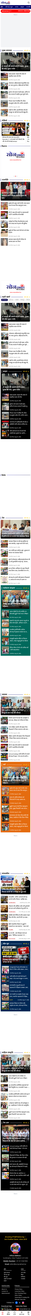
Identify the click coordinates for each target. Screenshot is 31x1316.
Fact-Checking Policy (20, 1293)
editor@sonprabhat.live (18, 1264)
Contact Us (5, 1291)
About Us (4, 1289)
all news (4, 300)
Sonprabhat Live (25, 1309)
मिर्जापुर (22, 300)
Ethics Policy (18, 1295)
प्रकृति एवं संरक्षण (8, 1279)
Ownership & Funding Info (22, 1297)
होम (2, 7)
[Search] (29, 3)
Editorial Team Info (20, 1299)
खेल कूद (6, 1277)
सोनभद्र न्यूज (9, 7)
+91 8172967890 (22, 1261)
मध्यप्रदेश (23, 1279)
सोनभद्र (11, 300)
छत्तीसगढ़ (23, 1277)
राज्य (16, 7)
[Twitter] (19, 1302)
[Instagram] (23, 1302)
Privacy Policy (18, 1289)
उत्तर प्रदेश (23, 1273)
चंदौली (16, 300)
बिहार (22, 1275)
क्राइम (22, 7)
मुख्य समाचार (7, 1273)
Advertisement (6, 1293)
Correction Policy (19, 1291)
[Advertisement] (15, 32)
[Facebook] (16, 1302)
